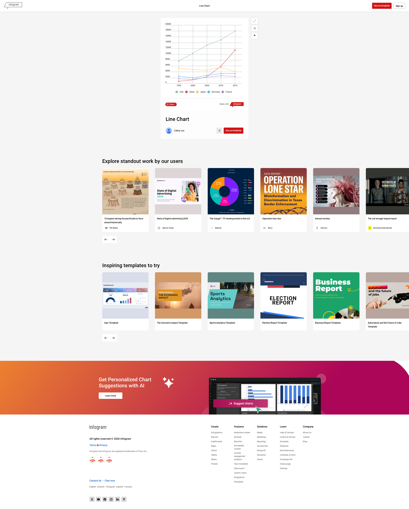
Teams (260, 459)
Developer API (286, 459)
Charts (214, 450)
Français (128, 487)
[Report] (255, 36)
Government (262, 446)
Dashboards (216, 441)
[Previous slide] (106, 239)
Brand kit (238, 441)
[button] (180, 92)
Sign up (399, 6)
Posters (214, 464)
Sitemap (283, 468)
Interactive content (242, 432)
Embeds (237, 437)
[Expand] (255, 21)
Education (261, 455)
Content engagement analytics (239, 456)
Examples (284, 441)
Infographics (216, 432)
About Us (307, 432)
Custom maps (240, 473)
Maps (213, 446)
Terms (93, 445)
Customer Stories (287, 437)
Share (171, 104)
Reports (214, 437)
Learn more (110, 395)
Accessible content (239, 447)
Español (119, 487)
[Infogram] (13, 5)
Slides (213, 459)
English (92, 487)
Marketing (261, 437)
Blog (305, 441)
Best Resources (287, 450)
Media (260, 432)
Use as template (382, 5)
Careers (306, 437)
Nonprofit (261, 450)
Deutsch (100, 487)
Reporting (261, 441)
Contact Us (95, 480)
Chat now (110, 480)
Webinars (284, 446)
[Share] (255, 28)
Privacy (103, 445)
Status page (285, 464)
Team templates (241, 464)
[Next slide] (113, 239)
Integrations (239, 477)
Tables (214, 455)
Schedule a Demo (288, 455)
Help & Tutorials (287, 432)
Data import (239, 468)
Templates (238, 482)
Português (110, 487)
